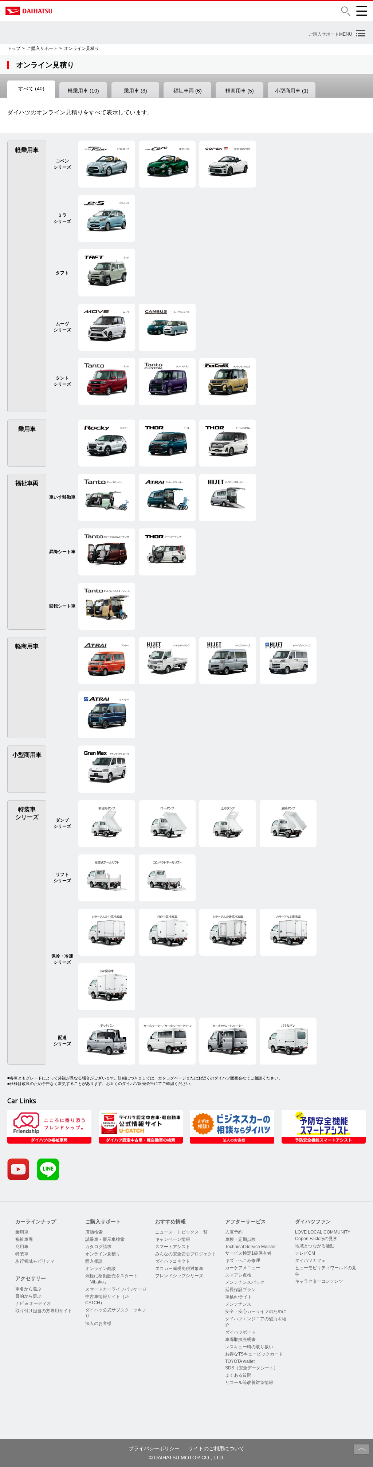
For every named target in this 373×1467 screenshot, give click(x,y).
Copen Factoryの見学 (316, 1238)
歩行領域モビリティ (35, 1261)
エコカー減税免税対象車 (179, 1268)
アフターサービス (245, 1221)
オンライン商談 (100, 1268)
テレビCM (305, 1253)
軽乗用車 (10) (83, 91)
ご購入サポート (42, 48)
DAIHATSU (60, 11)
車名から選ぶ (28, 1288)
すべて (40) (31, 88)
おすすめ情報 (170, 1221)
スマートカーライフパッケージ (115, 1289)
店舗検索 (94, 1232)
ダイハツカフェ (310, 1260)
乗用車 (21, 1232)
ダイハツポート (240, 1332)
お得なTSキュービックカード (254, 1354)
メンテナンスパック (244, 1282)
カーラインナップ (35, 1221)
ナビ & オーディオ (33, 1303)
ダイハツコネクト (172, 1261)
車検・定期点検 (240, 1239)
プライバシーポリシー (154, 1448)
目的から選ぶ (28, 1296)
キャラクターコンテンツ (319, 1281)
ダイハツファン (313, 1221)
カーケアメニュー (242, 1267)
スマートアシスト (172, 1246)
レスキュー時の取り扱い (249, 1346)
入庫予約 (234, 1232)
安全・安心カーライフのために (255, 1311)
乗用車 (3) (135, 91)
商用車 (21, 1246)
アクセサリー (30, 1278)
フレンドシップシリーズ (179, 1275)
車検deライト (238, 1296)
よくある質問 (238, 1375)
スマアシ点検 (238, 1275)
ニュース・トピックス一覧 (181, 1232)
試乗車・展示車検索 (105, 1239)
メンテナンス (238, 1304)
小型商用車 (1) (292, 91)
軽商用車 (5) (239, 91)
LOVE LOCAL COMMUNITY (322, 1232)
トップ (13, 48)
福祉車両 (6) (187, 91)
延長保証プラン (240, 1289)
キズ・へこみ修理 (242, 1260)
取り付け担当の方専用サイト (43, 1310)
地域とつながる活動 (314, 1245)
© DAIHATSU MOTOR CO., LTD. (186, 1457)
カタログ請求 (98, 1246)
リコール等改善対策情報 (249, 1382)
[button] (345, 11)
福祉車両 (24, 1239)
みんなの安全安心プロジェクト (185, 1253)
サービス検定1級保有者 (248, 1253)
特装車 (21, 1253)
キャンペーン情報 (172, 1239)
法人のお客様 (98, 1323)
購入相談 (94, 1261)
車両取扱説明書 (240, 1339)
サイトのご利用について (216, 1448)
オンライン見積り (102, 1253)
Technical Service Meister (250, 1246)
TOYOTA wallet (240, 1361)
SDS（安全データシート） (251, 1367)
